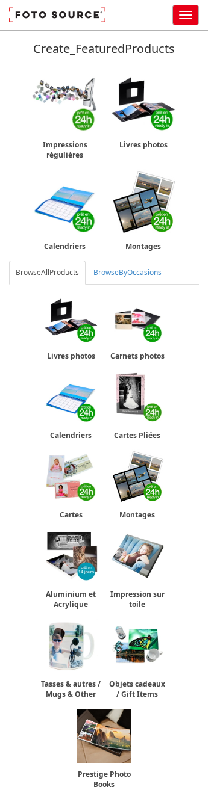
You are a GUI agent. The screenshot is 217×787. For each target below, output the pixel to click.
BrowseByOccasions (127, 272)
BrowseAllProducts (47, 272)
